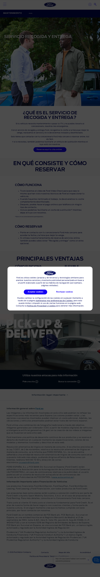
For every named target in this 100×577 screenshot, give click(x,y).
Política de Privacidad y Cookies (41, 306)
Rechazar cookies (64, 292)
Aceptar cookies (35, 292)
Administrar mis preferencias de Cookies (54, 301)
